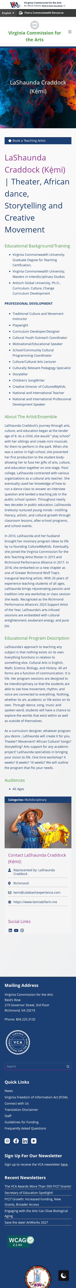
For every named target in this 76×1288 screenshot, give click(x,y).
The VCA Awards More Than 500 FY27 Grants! (38, 1186)
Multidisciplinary (35, 800)
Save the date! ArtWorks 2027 (26, 1222)
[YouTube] (33, 1141)
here (64, 1164)
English (8, 13)
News (9, 1091)
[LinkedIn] (25, 1141)
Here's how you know (52, 5)
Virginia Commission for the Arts (43, 2)
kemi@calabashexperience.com (36, 892)
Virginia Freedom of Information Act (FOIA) (36, 1097)
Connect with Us (17, 1103)
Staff (8, 1116)
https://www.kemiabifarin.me (35, 902)
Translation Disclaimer (21, 1109)
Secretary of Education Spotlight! (29, 1193)
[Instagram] (22, 931)
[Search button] (67, 1066)
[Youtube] (16, 931)
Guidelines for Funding (22, 1122)
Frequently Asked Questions (25, 1128)
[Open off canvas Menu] (69, 31)
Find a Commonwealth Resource (44, 12)
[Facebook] (16, 1141)
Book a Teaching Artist (29, 140)
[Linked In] (10, 931)
